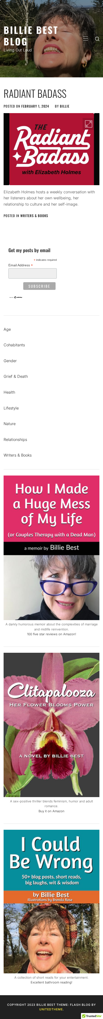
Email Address (20, 265)
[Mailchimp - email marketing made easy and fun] (15, 297)
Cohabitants (14, 344)
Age (7, 329)
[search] (97, 38)
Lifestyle (11, 408)
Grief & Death (16, 376)
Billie (64, 106)
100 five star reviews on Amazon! (51, 634)
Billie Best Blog (31, 35)
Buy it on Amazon (51, 811)
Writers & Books (34, 215)
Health (9, 392)
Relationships (15, 439)
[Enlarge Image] (89, 124)
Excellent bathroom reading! (51, 982)
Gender (10, 360)
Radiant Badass (35, 93)
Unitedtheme (51, 1009)
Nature (10, 423)
